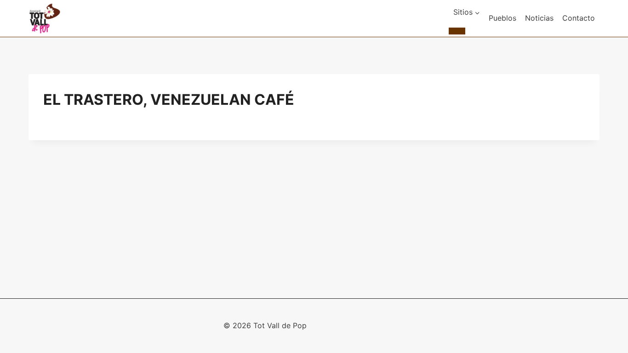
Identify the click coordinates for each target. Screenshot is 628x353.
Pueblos (502, 18)
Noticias (539, 18)
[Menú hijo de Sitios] (457, 31)
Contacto (578, 18)
